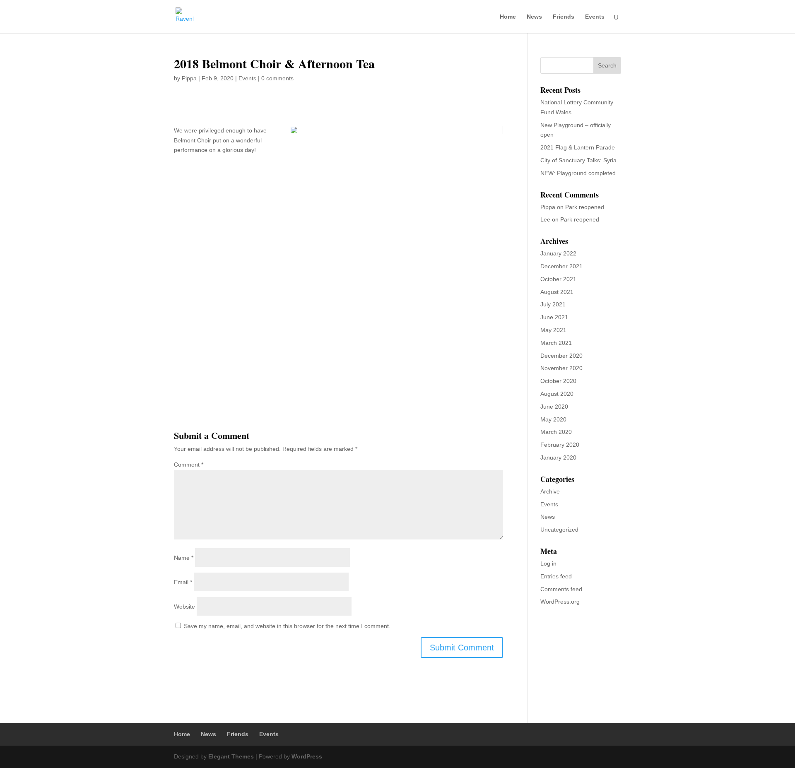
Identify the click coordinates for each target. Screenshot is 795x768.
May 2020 (553, 419)
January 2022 (558, 253)
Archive (550, 491)
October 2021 (558, 279)
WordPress (307, 756)
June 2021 (554, 317)
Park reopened (584, 207)
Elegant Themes (231, 756)
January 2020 (558, 457)
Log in (548, 563)
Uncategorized (559, 529)
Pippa (189, 78)
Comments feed (561, 589)
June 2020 (554, 406)
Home (508, 17)
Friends (563, 17)
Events (595, 17)
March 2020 (556, 432)
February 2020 (559, 444)
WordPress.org (560, 601)
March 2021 (556, 342)
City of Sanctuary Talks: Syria (578, 160)
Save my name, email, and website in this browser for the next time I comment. (287, 626)
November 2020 (561, 368)
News (534, 17)
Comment (188, 464)
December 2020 (561, 355)
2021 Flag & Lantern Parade (577, 147)
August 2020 (556, 393)
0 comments (277, 78)
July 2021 (553, 304)
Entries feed (556, 576)
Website (184, 606)
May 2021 (553, 330)
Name (183, 557)
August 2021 (556, 292)
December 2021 (561, 266)
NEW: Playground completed (578, 173)
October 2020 (558, 381)
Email (183, 582)
